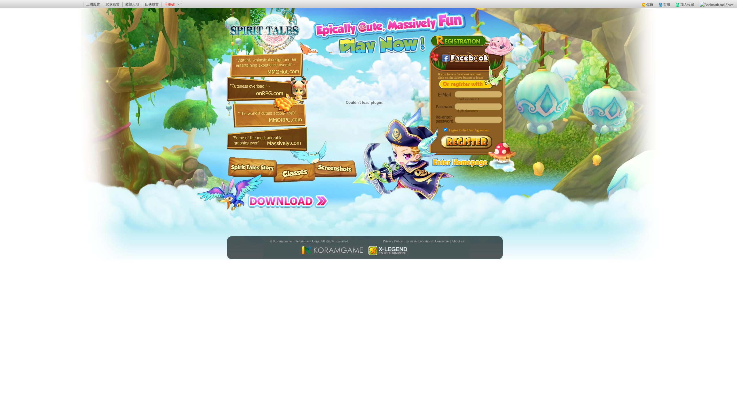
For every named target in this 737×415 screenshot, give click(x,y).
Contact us (442, 241)
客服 (666, 5)
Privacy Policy (393, 241)
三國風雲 (93, 4)
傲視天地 (132, 4)
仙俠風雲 (152, 4)
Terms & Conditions (419, 241)
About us (457, 241)
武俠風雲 (112, 4)
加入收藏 (687, 5)
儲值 (649, 5)
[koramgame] (20, 4)
